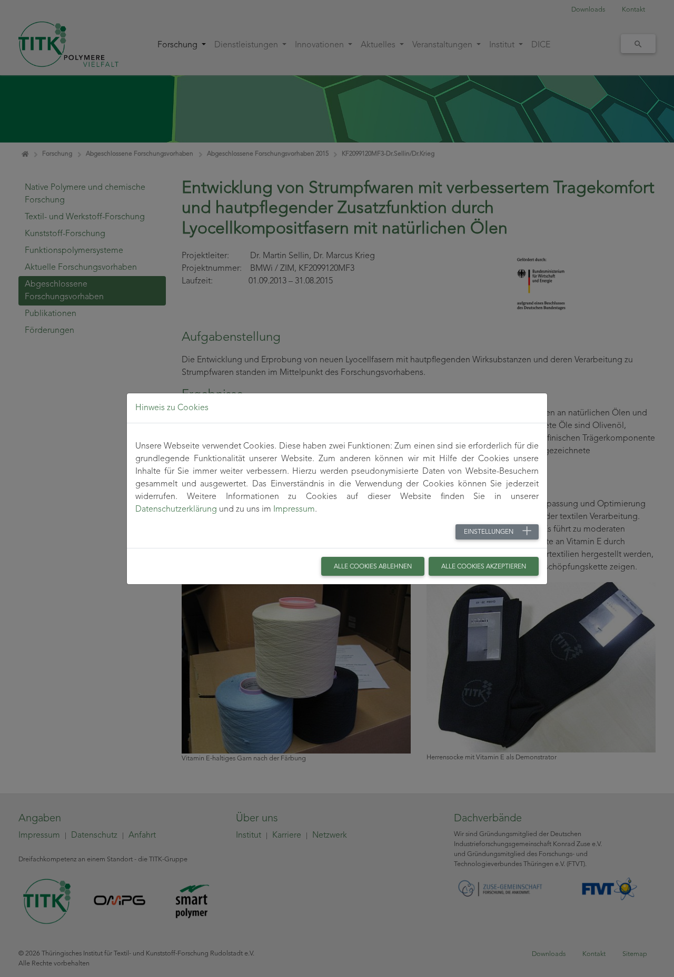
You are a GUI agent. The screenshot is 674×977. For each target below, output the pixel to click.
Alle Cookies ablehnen (373, 567)
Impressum (294, 509)
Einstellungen (488, 532)
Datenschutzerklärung (176, 509)
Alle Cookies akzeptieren (483, 567)
